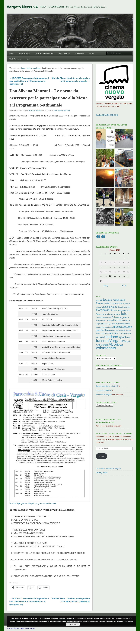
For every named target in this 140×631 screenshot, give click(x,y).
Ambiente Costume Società (44, 53)
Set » (124, 285)
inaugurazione (100, 320)
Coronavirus (104, 310)
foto (124, 313)
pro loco (105, 333)
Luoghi (91, 53)
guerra (125, 317)
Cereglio (120, 307)
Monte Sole (100, 327)
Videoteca (116, 344)
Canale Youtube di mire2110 (107, 386)
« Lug (106, 285)
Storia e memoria (64, 53)
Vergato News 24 (22, 7)
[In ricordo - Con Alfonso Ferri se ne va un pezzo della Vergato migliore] (105, 138)
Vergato (116, 340)
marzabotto (125, 323)
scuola (100, 337)
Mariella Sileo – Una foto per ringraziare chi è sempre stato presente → (71, 79)
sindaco (111, 336)
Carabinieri (103, 303)
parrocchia (102, 330)
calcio (122, 299)
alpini (97, 300)
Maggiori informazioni (125, 621)
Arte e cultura (79, 53)
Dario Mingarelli (119, 310)
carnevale (117, 303)
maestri (116, 323)
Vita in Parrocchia (15, 59)
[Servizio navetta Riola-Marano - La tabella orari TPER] (124, 158)
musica (117, 327)
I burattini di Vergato (104, 390)
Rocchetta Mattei (123, 333)
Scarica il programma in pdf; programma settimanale (32, 503)
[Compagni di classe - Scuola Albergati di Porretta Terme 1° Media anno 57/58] (105, 217)
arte (103, 299)
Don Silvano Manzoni (62, 110)
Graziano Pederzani (103, 317)
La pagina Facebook (107, 115)
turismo (102, 340)
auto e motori (112, 299)
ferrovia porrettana (111, 314)
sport (122, 337)
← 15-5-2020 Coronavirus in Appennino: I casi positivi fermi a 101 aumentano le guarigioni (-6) (29, 81)
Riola (112, 333)
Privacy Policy (101, 472)
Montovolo (109, 327)
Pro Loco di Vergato (104, 394)
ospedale (127, 326)
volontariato (106, 347)
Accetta (73, 624)
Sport (28, 59)
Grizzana (116, 317)
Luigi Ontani (100, 323)
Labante (109, 320)
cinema (126, 307)
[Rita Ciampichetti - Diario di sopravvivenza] (105, 178)
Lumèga (108, 324)
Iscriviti (101, 456)
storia (128, 337)
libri (115, 320)
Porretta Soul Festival (117, 330)
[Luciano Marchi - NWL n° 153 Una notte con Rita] (124, 197)
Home (11, 53)
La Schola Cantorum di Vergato (108, 468)
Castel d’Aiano (109, 306)
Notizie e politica (24, 53)
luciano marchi (124, 320)
